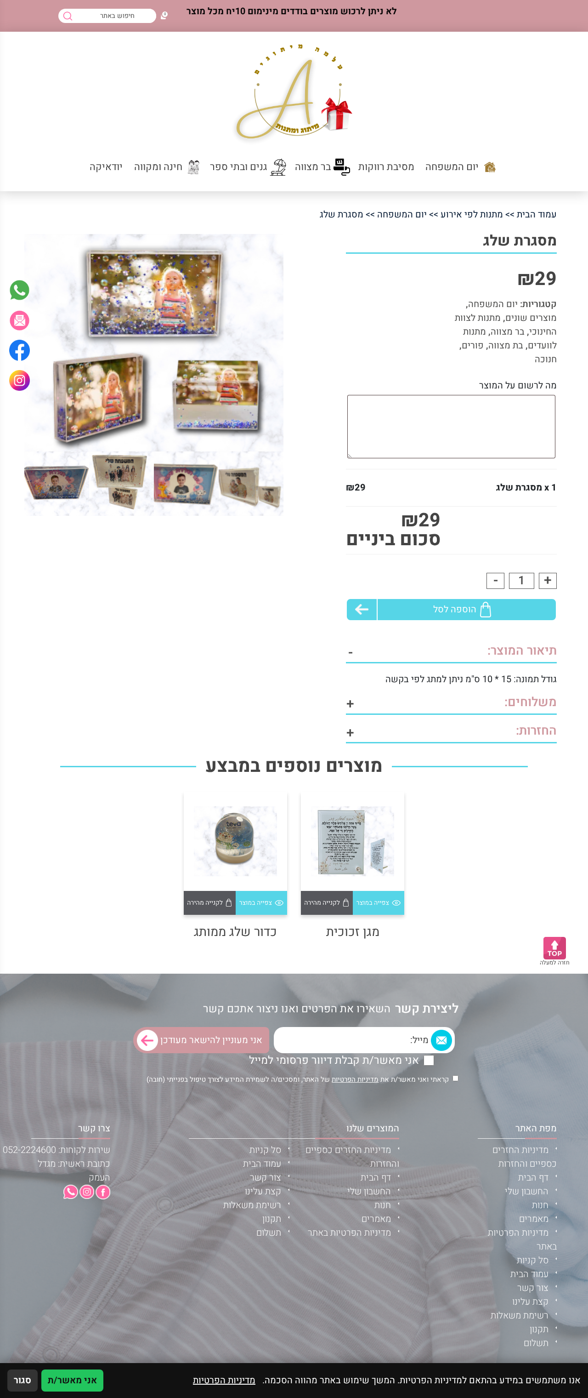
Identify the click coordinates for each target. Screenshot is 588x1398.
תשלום (536, 1343)
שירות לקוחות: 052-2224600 (56, 1150)
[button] (19, 320)
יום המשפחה (402, 214)
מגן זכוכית (352, 932)
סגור (22, 1380)
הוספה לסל (454, 609)
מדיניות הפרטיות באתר (349, 1232)
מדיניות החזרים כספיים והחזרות (524, 1156)
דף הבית (533, 1177)
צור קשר (532, 1288)
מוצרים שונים (531, 318)
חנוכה (546, 359)
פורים (473, 345)
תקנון (539, 1329)
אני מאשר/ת (72, 1380)
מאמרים (533, 1219)
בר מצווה (508, 331)
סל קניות (532, 1260)
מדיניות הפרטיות (355, 1079)
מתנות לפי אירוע (472, 214)
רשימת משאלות (519, 1315)
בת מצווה (505, 345)
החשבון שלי (526, 1191)
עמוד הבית (537, 214)
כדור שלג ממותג (235, 932)
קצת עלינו (530, 1301)
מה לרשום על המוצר (518, 385)
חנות (540, 1205)
